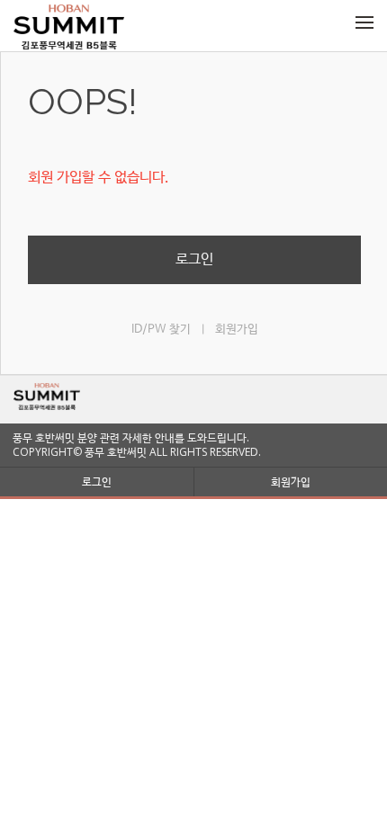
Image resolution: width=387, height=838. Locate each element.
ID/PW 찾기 (161, 329)
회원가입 (236, 329)
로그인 (194, 259)
